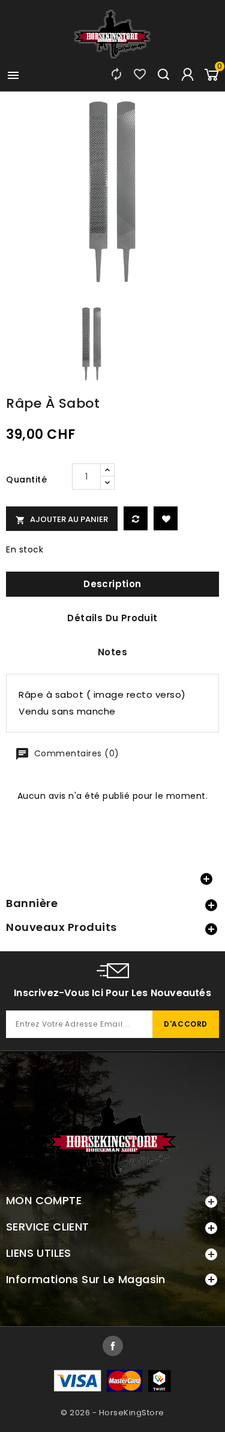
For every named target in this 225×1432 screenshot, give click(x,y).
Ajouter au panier (62, 519)
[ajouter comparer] (136, 518)
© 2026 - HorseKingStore (112, 1412)
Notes (112, 652)
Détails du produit (112, 618)
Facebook (113, 1346)
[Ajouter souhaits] (166, 518)
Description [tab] (112, 584)
